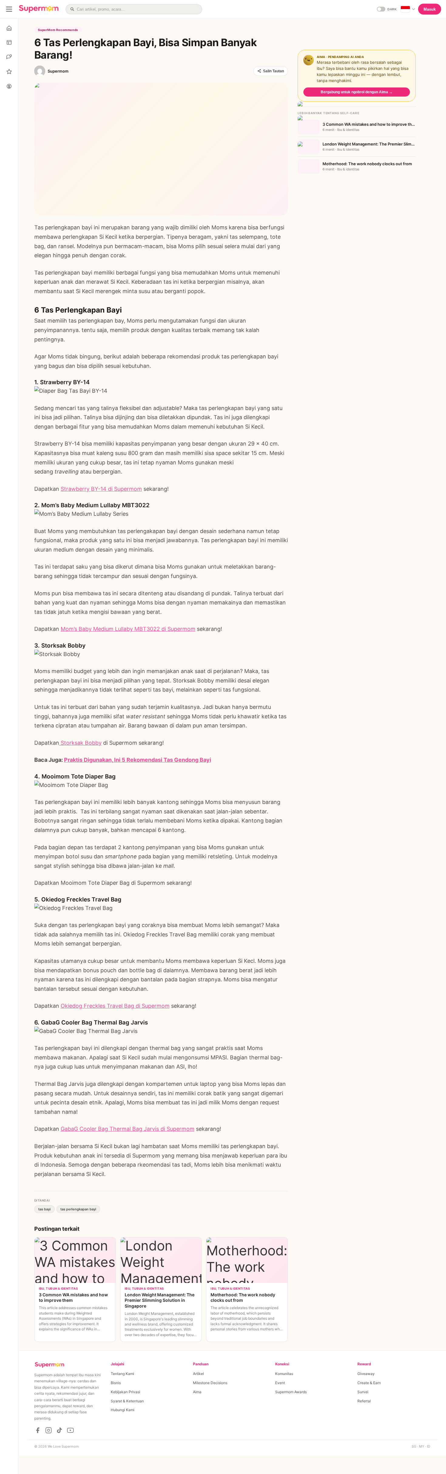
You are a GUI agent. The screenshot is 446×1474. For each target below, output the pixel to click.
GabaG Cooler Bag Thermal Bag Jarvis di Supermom (127, 1129)
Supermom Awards (291, 1392)
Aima (197, 1392)
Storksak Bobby (80, 743)
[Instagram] (48, 1430)
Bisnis (116, 1382)
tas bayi (44, 1209)
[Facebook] (37, 1430)
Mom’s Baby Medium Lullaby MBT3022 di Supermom (128, 629)
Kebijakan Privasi (125, 1392)
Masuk (430, 9)
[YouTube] (70, 1430)
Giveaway (366, 1373)
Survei (362, 1392)
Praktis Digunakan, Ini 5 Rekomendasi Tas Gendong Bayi (137, 760)
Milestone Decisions (210, 1382)
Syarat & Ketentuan (127, 1401)
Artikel (198, 1373)
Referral (364, 1401)
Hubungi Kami (122, 1409)
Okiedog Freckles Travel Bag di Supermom (115, 1006)
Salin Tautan (273, 71)
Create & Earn (369, 1382)
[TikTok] (59, 1430)
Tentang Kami (122, 1373)
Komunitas (284, 1373)
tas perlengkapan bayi (78, 1209)
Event (280, 1382)
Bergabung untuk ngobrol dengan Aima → (357, 92)
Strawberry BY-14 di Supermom (101, 489)
